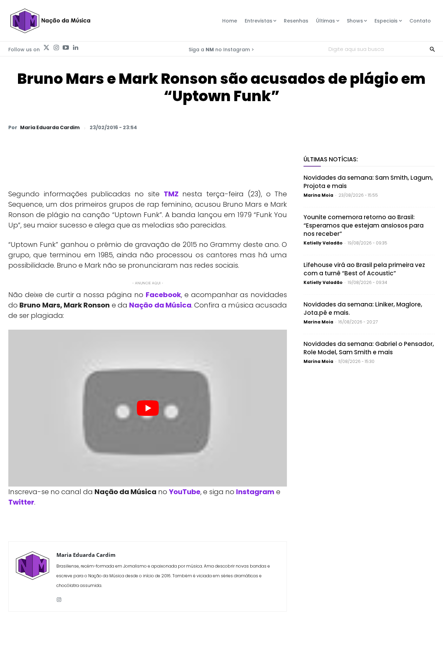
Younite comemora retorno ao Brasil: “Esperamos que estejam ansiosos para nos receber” (364, 225)
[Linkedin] (75, 48)
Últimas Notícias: (331, 159)
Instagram (255, 492)
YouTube (184, 492)
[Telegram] (379, 127)
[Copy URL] (411, 127)
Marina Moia (318, 195)
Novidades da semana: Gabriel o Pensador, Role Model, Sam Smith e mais (369, 348)
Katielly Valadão (323, 243)
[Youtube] (66, 48)
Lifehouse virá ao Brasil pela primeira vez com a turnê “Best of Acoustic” (364, 269)
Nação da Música (160, 305)
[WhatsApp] (331, 127)
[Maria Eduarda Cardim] (32, 576)
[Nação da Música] (50, 21)
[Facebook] (363, 127)
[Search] (432, 48)
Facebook (163, 295)
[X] (347, 127)
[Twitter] (46, 48)
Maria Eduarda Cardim (50, 127)
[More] (427, 127)
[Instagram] (56, 48)
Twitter (21, 502)
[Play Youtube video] (147, 408)
